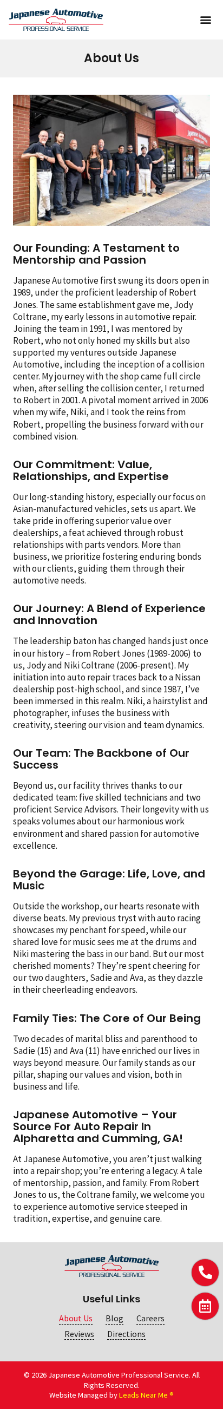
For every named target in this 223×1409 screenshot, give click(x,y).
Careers (150, 1318)
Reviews (79, 1334)
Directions (126, 1334)
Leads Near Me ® (146, 1395)
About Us (76, 1318)
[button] (205, 20)
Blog (114, 1318)
